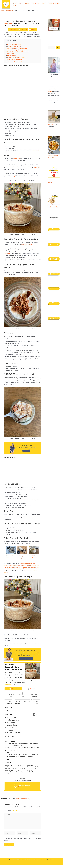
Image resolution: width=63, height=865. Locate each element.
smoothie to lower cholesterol (20, 567)
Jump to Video (24, 29)
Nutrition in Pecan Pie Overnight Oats (17, 48)
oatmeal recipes (27, 570)
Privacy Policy (33, 859)
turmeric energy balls (33, 567)
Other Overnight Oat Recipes (17, 59)
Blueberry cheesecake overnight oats (21, 556)
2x (36, 714)
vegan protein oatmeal (14, 565)
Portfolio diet (16, 158)
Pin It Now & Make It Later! (14, 44)
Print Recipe (33, 29)
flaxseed (7, 253)
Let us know (21, 787)
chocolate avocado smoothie (28, 565)
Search (49, 45)
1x (34, 714)
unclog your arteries (26, 244)
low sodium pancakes (9, 569)
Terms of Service (42, 859)
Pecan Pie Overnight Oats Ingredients (17, 50)
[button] (21, 3)
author (50, 91)
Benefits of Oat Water (53, 207)
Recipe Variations (11, 55)
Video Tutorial (10, 53)
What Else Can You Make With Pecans (17, 57)
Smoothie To (51, 124)
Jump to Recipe (13, 29)
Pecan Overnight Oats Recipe (15, 61)
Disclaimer (51, 859)
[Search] (58, 47)
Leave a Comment (8, 23)
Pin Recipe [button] (32, 688)
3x (39, 714)
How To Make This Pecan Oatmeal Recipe (18, 51)
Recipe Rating (7, 810)
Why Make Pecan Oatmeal (14, 46)
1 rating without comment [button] (22, 798)
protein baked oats (25, 563)
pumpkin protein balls (21, 569)
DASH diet (37, 167)
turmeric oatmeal (32, 569)
